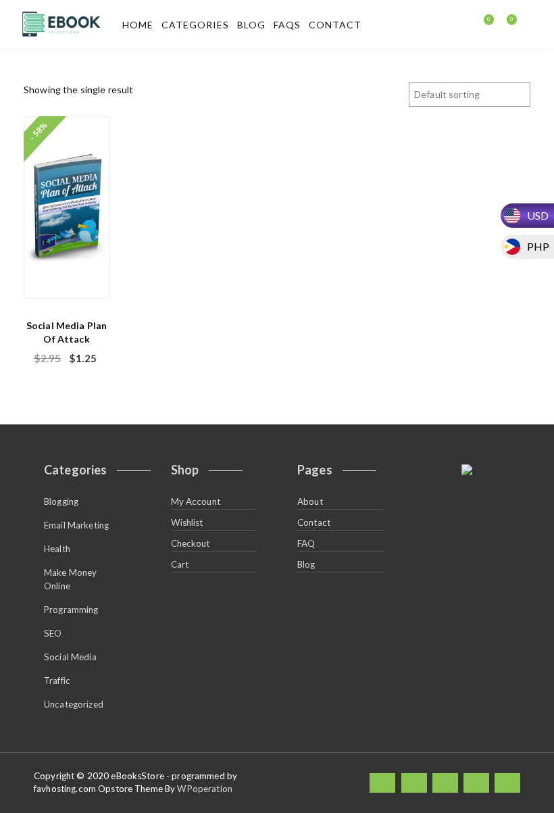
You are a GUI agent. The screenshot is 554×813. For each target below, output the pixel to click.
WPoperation (204, 788)
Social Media (70, 656)
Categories (195, 24)
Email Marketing (76, 525)
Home (137, 24)
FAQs (287, 24)
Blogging (61, 501)
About (310, 501)
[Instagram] (476, 783)
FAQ (306, 543)
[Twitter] (414, 783)
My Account (195, 501)
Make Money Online (70, 579)
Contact (335, 24)
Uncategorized (73, 704)
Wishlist (187, 522)
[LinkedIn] (445, 783)
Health (57, 548)
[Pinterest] (507, 783)
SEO (52, 633)
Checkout (190, 543)
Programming (71, 609)
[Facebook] (382, 783)
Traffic (57, 680)
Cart (180, 564)
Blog (251, 24)
